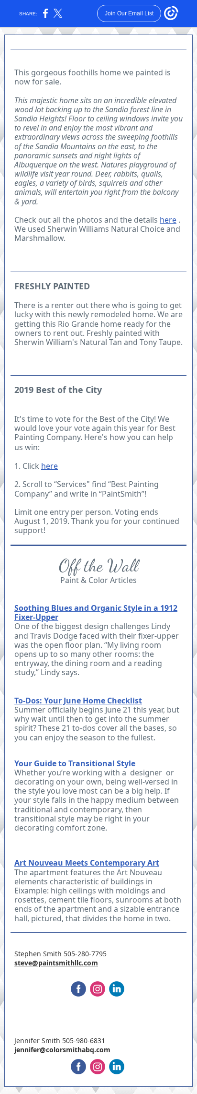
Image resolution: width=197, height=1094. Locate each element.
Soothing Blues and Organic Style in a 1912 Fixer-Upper (95, 612)
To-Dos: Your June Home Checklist (78, 700)
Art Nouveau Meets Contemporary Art (86, 862)
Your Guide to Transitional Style (74, 763)
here (168, 219)
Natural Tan (101, 342)
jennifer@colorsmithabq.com (62, 1049)
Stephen (27, 953)
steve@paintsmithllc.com (56, 962)
